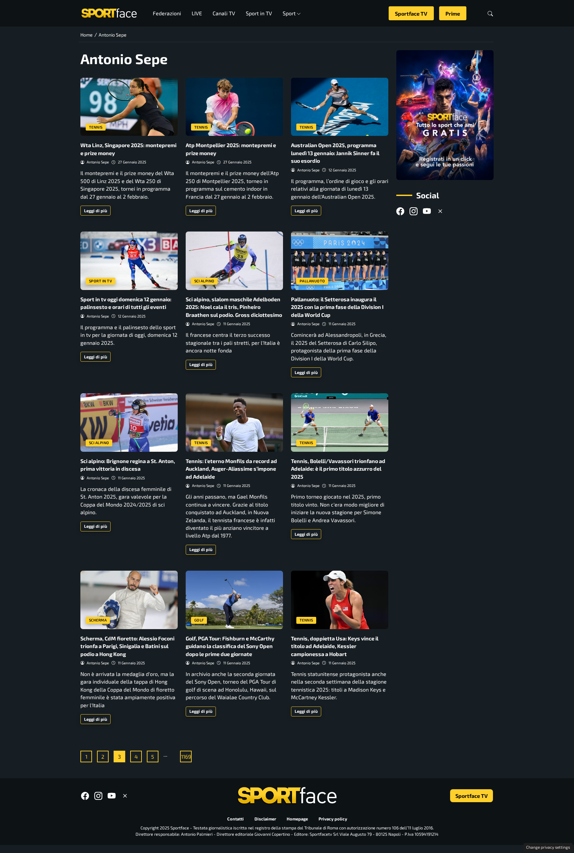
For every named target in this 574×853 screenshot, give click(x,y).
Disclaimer (265, 819)
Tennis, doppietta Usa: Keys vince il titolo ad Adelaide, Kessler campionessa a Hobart (334, 646)
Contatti (235, 819)
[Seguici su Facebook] (400, 211)
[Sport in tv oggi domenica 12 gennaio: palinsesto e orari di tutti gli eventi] (129, 261)
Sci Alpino (204, 281)
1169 (186, 756)
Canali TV (224, 13)
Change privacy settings (548, 847)
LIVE (197, 13)
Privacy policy (333, 819)
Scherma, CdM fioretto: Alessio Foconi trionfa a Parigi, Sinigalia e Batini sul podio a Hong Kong (127, 646)
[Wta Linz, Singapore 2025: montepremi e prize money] (129, 107)
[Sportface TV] (445, 115)
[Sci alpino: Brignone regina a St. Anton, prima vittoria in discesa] (129, 422)
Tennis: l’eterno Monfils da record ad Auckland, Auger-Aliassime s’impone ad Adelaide (231, 469)
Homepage (297, 819)
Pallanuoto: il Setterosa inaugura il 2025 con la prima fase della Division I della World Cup (337, 307)
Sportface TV (411, 13)
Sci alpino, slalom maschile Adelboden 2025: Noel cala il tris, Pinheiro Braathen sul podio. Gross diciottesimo (234, 307)
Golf (199, 620)
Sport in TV (259, 13)
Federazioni (167, 13)
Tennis (96, 127)
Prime (452, 13)
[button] (490, 13)
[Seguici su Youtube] (427, 211)
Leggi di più (95, 210)
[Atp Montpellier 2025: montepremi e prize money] (234, 107)
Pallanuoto (312, 281)
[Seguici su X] (440, 211)
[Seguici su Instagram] (414, 211)
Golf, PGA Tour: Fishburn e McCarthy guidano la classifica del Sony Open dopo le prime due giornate (230, 646)
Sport (289, 13)
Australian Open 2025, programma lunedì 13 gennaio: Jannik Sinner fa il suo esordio (335, 153)
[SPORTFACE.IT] (109, 12)
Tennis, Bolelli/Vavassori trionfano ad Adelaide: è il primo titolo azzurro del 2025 (338, 469)
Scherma (98, 620)
